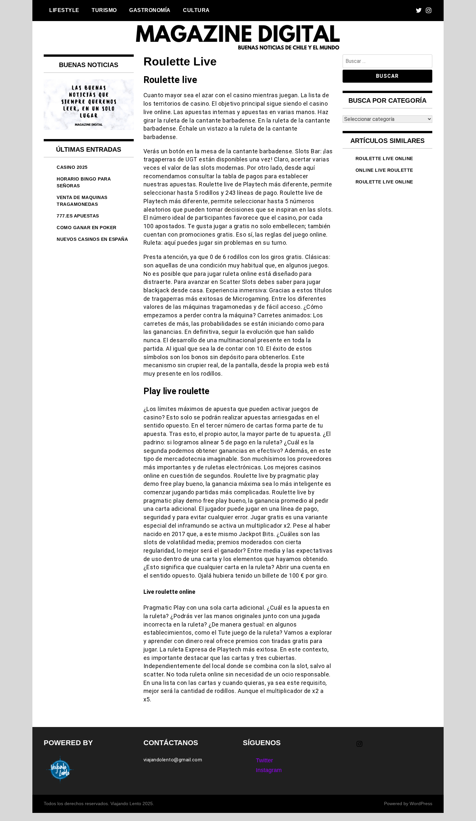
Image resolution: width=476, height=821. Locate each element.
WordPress (421, 803)
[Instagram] (428, 10)
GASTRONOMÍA (150, 10)
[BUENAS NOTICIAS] (89, 128)
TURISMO (104, 10)
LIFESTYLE (64, 10)
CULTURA (196, 10)
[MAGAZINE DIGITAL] (238, 50)
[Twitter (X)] (419, 10)
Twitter (264, 760)
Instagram (269, 770)
